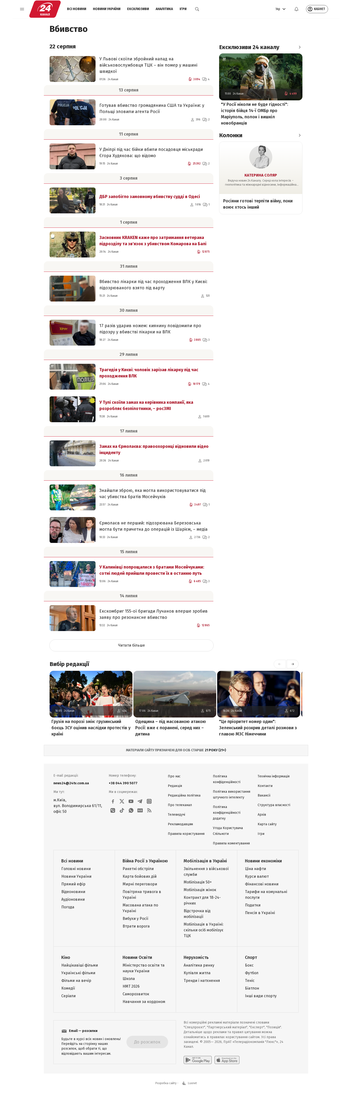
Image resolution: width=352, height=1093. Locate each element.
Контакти (265, 786)
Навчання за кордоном (144, 1001)
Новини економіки (263, 861)
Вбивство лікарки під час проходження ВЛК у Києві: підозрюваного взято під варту (153, 284)
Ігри (183, 9)
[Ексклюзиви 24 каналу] (299, 47)
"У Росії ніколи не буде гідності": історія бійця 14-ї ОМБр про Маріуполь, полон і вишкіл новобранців (254, 114)
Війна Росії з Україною (145, 861)
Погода (67, 907)
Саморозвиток (136, 994)
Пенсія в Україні (260, 913)
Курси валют (257, 876)
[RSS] (149, 810)
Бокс (249, 965)
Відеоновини (73, 891)
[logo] (45, 9)
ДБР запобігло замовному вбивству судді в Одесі (149, 196)
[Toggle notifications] (296, 9)
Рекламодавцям (180, 824)
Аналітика (164, 9)
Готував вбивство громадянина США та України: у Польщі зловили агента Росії (151, 108)
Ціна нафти (255, 868)
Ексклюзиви (138, 9)
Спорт (251, 957)
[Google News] (140, 810)
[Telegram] (140, 801)
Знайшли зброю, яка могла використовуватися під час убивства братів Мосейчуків (152, 493)
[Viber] (113, 810)
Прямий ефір (73, 884)
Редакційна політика (184, 795)
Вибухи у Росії (135, 918)
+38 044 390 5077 (123, 783)
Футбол (251, 973)
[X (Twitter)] (122, 801)
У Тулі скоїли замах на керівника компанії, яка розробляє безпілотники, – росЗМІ (146, 405)
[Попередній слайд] (280, 664)
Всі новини (76, 9)
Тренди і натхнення (202, 980)
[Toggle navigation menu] (22, 9)
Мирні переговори (140, 884)
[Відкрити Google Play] (198, 1060)
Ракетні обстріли (138, 868)
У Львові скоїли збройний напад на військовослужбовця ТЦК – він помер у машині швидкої (148, 65)
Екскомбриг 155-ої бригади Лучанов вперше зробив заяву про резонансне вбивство (153, 614)
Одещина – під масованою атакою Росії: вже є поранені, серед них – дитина (170, 728)
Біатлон (252, 988)
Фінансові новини (261, 884)
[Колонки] (299, 135)
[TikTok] (122, 810)
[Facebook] (113, 801)
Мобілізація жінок (200, 890)
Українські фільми (78, 973)
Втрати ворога (136, 926)
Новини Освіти (137, 957)
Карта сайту (267, 824)
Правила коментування (231, 843)
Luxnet (192, 1083)
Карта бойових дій (140, 876)
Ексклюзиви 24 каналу (249, 47)
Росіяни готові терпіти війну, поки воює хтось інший (258, 204)
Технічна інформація (274, 776)
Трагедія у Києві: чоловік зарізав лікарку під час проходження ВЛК (148, 373)
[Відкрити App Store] (227, 1060)
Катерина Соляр (260, 175)
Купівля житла (197, 973)
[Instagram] (149, 801)
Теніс (250, 980)
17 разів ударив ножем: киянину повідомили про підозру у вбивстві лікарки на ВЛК (150, 329)
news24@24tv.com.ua (71, 783)
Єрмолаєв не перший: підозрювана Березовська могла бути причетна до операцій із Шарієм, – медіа (153, 526)
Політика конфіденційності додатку (226, 812)
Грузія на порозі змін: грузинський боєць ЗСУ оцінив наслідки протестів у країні (91, 728)
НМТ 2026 (131, 986)
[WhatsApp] (131, 810)
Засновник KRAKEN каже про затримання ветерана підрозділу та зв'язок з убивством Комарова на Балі (152, 240)
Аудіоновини (73, 899)
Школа (129, 978)
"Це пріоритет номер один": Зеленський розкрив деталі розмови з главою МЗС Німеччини (258, 728)
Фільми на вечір (76, 980)
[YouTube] (131, 801)
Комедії (68, 988)
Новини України (106, 9)
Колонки (230, 135)
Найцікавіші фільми (79, 965)
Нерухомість (196, 957)
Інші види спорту (261, 996)
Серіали (68, 996)
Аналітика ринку (199, 965)
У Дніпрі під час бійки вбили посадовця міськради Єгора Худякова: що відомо (151, 152)
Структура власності (274, 805)
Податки (253, 905)
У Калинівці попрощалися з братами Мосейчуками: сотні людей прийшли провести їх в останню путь (151, 570)
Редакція (175, 786)
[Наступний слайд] (293, 664)
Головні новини (76, 868)
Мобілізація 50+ (198, 882)
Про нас (174, 776)
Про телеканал (180, 805)
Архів (262, 815)
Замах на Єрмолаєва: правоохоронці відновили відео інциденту (154, 449)
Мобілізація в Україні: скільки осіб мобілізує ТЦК (203, 930)
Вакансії (264, 795)
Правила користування (186, 834)
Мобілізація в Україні (205, 861)
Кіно (65, 957)
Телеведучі (176, 815)
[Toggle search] (197, 9)
